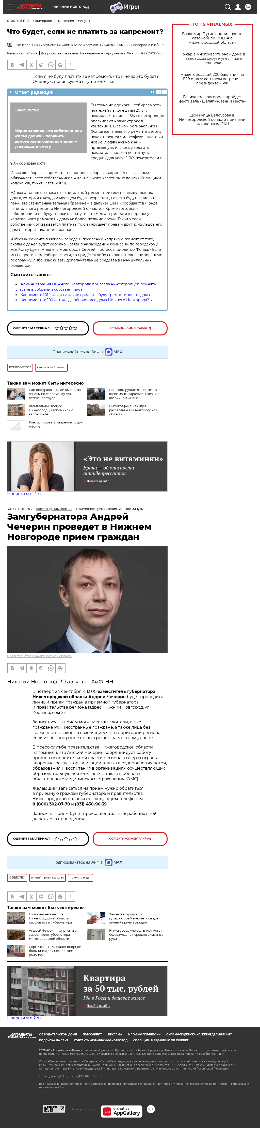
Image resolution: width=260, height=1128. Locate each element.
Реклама (115, 1034)
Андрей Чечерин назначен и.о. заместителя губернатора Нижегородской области (53, 935)
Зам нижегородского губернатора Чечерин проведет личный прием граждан (134, 918)
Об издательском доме (58, 1034)
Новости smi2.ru (24, 493)
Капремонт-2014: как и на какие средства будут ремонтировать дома (85, 294)
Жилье (32, 53)
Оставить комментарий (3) (130, 328)
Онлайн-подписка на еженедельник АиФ (199, 1034)
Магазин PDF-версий (144, 1034)
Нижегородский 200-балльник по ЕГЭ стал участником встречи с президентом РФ (212, 78)
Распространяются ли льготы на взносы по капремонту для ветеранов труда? (55, 394)
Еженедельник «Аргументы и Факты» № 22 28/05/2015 (122, 53)
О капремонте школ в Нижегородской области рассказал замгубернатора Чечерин (39, 920)
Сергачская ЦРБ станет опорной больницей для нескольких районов (55, 951)
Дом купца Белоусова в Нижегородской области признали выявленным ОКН (212, 119)
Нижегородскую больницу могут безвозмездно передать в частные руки (136, 935)
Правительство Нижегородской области (39, 656)
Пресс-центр (92, 1034)
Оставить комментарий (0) (130, 838)
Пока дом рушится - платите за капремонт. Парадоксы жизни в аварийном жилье (134, 394)
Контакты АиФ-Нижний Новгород (100, 1040)
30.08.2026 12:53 (19, 509)
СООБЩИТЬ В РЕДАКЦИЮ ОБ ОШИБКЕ (161, 1040)
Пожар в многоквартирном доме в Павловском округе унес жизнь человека (212, 58)
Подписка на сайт (53, 1040)
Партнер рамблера (83, 1109)
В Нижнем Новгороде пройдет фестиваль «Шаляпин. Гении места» (212, 99)
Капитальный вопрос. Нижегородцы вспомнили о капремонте (51, 410)
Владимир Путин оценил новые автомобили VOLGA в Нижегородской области (212, 38)
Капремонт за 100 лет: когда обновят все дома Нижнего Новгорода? (85, 300)
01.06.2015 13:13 (18, 21)
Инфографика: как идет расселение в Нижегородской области (133, 410)
